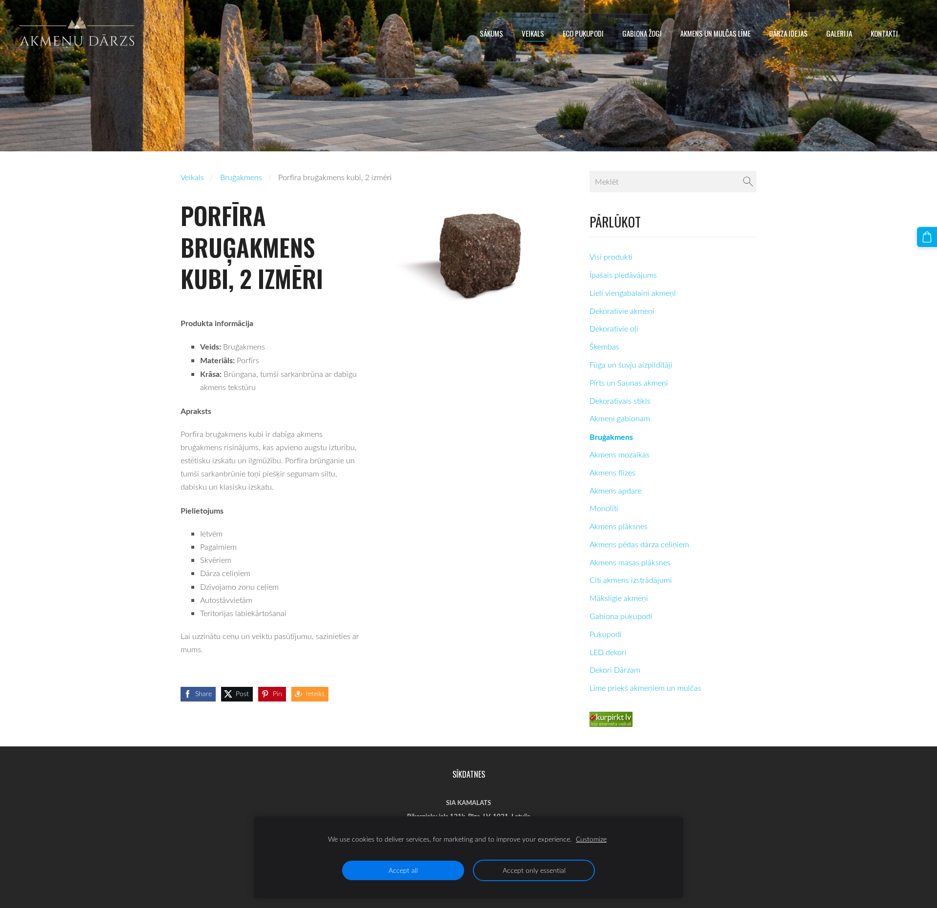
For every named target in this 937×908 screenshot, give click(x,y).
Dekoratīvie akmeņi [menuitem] (622, 311)
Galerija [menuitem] (839, 33)
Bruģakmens (241, 177)
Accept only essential (534, 870)
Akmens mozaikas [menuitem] (620, 454)
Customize (591, 839)
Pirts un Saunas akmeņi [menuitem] (629, 382)
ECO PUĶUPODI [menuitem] (583, 33)
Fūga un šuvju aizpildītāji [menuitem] (631, 364)
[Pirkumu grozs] (927, 237)
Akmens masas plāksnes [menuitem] (630, 562)
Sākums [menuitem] (491, 33)
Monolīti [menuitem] (604, 508)
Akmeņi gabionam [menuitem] (620, 418)
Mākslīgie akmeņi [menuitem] (619, 598)
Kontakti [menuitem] (884, 33)
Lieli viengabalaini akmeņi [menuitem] (633, 293)
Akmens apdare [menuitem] (616, 490)
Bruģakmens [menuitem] (611, 436)
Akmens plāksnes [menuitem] (619, 526)
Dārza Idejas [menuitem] (788, 33)
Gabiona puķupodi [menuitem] (621, 616)
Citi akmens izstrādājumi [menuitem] (631, 580)
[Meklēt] (748, 181)
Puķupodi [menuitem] (606, 634)
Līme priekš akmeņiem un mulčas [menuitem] (645, 687)
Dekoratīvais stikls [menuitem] (620, 400)
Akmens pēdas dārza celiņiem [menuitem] (639, 544)
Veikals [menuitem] (533, 33)
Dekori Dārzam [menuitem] (615, 669)
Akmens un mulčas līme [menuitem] (715, 33)
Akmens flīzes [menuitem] (612, 472)
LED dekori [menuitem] (608, 652)
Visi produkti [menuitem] (611, 256)
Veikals (192, 177)
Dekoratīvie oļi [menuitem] (614, 328)
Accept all (403, 870)
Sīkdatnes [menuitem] (468, 774)
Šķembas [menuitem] (604, 346)
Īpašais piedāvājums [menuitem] (623, 274)
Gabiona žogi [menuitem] (642, 33)
